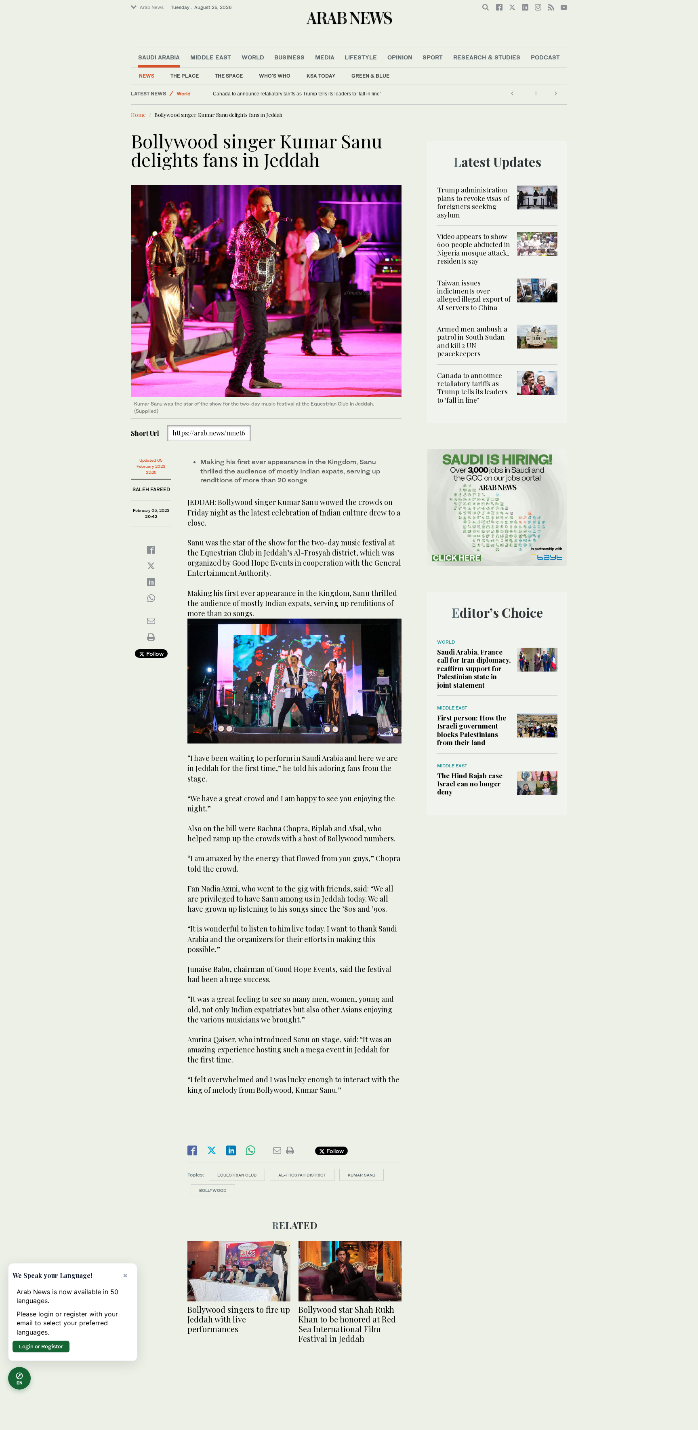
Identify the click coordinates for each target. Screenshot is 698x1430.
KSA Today (321, 76)
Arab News (152, 7)
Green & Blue (370, 76)
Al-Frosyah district (302, 1174)
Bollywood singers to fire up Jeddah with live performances (238, 1319)
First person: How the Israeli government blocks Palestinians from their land (471, 730)
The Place (184, 76)
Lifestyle (361, 57)
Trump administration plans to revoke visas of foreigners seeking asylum (473, 202)
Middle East (210, 57)
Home (138, 114)
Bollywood (213, 1190)
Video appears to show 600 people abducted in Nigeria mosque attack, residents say (473, 248)
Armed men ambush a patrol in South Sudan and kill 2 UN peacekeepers (472, 341)
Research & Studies (486, 57)
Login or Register (41, 1346)
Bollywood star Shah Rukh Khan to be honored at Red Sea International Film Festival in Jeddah (347, 1324)
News (146, 76)
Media (324, 57)
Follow (154, 653)
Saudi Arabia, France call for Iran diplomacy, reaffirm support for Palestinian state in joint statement (474, 668)
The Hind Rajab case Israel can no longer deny (469, 783)
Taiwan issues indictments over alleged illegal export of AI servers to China (474, 295)
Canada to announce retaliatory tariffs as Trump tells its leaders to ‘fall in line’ (297, 94)
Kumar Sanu (361, 1174)
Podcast (545, 57)
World (253, 57)
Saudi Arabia (159, 57)
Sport (433, 57)
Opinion (399, 57)
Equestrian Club (236, 1174)
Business (289, 57)
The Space (229, 76)
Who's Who (274, 76)
